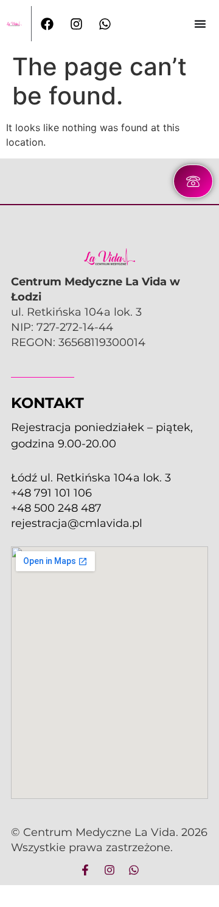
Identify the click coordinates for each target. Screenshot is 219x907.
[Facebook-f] (85, 870)
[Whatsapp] (133, 870)
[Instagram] (109, 870)
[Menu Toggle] (200, 24)
